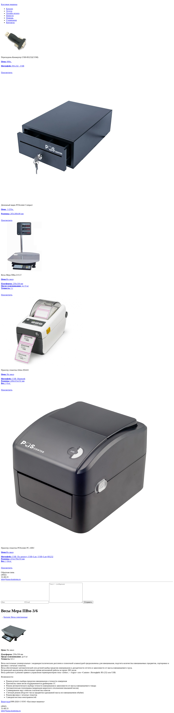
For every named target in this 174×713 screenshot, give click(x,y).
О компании (11, 20)
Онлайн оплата (12, 13)
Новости (10, 16)
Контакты (10, 22)
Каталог (9, 9)
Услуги (9, 11)
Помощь (9, 18)
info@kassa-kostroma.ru (11, 579)
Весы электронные (19, 617)
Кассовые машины (9, 4)
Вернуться (5, 701)
